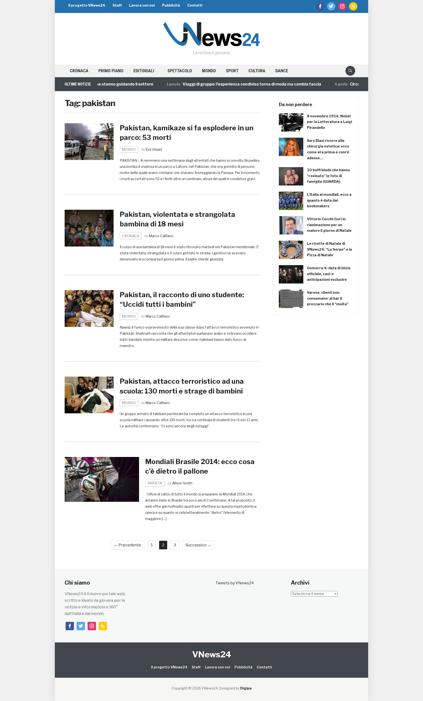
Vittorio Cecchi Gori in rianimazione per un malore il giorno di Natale (329, 225)
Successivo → (198, 545)
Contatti (194, 5)
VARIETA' (155, 483)
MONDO (209, 70)
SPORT (232, 70)
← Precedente (127, 545)
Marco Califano (161, 236)
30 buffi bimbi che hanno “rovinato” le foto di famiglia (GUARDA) (328, 176)
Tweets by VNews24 (234, 583)
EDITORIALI (143, 70)
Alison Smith (182, 483)
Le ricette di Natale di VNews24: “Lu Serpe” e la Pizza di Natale (329, 249)
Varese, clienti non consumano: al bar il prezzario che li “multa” (328, 298)
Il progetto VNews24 (86, 5)
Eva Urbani (153, 149)
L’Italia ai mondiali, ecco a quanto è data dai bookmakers (329, 200)
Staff (117, 5)
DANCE (281, 70)
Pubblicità (171, 5)
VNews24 (211, 654)
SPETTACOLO (179, 70)
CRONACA (79, 70)
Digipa (246, 688)
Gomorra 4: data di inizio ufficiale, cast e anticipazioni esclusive (329, 274)
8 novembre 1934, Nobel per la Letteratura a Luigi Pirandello (329, 122)
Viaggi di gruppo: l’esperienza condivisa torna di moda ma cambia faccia (234, 84)
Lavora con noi (142, 5)
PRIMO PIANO (110, 70)
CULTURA (256, 70)
